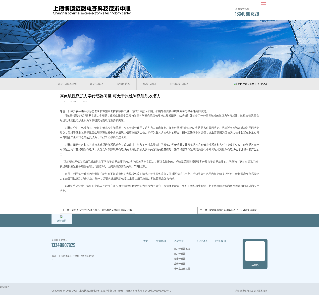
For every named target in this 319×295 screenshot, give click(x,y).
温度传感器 (150, 83)
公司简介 (161, 241)
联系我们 (220, 241)
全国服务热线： (247, 12)
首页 (252, 84)
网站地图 (4, 287)
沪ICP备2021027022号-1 (158, 290)
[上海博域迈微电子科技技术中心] (92, 15)
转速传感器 (123, 83)
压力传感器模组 (67, 83)
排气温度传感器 (179, 83)
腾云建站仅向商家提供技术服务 (251, 290)
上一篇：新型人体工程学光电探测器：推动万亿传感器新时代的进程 (97, 210)
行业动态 (202, 241)
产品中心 (179, 241)
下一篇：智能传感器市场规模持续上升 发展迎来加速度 (228, 210)
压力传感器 (96, 83)
